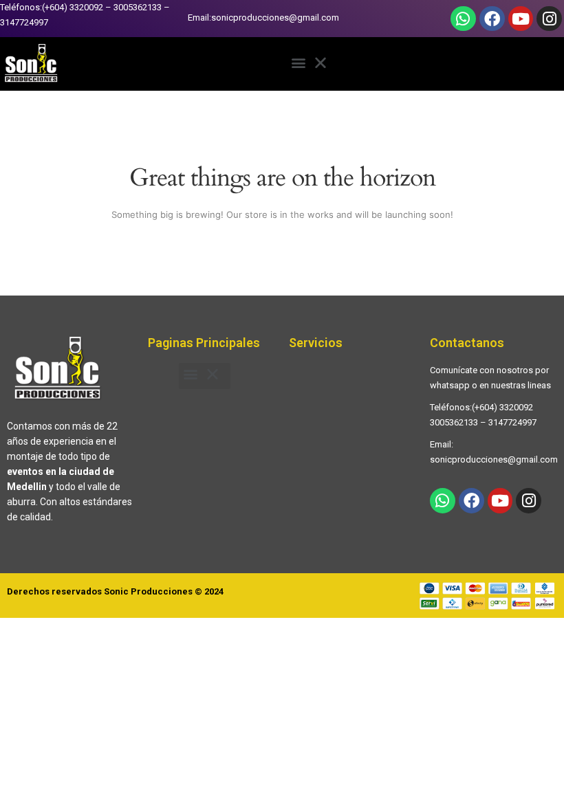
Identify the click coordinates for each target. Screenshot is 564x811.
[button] (312, 64)
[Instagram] (549, 19)
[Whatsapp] (463, 19)
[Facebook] (492, 19)
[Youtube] (521, 19)
